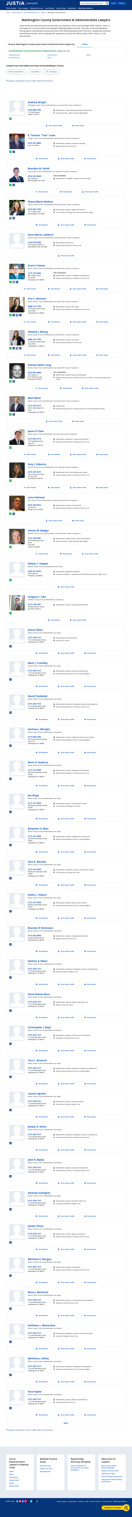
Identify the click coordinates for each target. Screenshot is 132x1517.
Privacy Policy (107, 1501)
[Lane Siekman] (17, 503)
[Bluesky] (31, 1501)
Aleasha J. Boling (38, 331)
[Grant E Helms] (17, 271)
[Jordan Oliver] (17, 1232)
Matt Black (34, 398)
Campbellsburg (14, 55)
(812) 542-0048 (34, 176)
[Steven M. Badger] (17, 536)
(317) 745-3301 (34, 604)
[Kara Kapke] (17, 1397)
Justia (8, 12)
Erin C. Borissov (37, 298)
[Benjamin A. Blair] (17, 834)
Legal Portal (72, 1501)
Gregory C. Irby (37, 596)
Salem (88, 55)
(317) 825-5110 (34, 438)
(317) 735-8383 (34, 273)
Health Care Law (46, 1469)
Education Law (45, 1466)
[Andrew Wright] (17, 108)
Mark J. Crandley (38, 663)
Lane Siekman (36, 497)
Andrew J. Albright (39, 729)
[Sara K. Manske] (17, 867)
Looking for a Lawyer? (112, 1508)
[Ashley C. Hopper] (17, 569)
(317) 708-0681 (34, 538)
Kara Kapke (35, 1391)
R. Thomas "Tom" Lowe (41, 135)
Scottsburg (13, 1477)
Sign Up (121, 3)
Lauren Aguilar (37, 1093)
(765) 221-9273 (34, 571)
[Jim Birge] (17, 801)
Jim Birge (33, 795)
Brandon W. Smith (39, 168)
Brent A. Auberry (38, 762)
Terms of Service (95, 1501)
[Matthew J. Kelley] (17, 1364)
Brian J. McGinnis (38, 1292)
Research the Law (36, 8)
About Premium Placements (111, 1476)
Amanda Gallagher (39, 1192)
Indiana (43, 12)
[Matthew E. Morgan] (17, 1265)
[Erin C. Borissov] (17, 304)
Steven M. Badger (38, 530)
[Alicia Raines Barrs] (17, 1000)
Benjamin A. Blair (38, 828)
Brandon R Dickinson (40, 928)
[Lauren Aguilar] (17, 1099)
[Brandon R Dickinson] (17, 934)
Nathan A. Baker (38, 961)
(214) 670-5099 (34, 242)
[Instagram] (25, 1501)
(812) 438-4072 (34, 505)
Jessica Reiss (35, 629)
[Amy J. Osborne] (17, 470)
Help (87, 1501)
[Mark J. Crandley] (17, 669)
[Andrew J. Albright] (17, 735)
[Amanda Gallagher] (17, 1199)
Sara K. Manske (37, 861)
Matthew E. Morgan (39, 1259)
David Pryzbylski (38, 696)
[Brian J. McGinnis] (17, 1298)
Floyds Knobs (14, 1480)
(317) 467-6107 (34, 472)
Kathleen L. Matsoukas (41, 1325)
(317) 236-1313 (34, 637)
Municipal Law (45, 1471)
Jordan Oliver (36, 1226)
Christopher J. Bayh (39, 1027)
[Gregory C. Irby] (17, 602)
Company (80, 1501)
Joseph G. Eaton (37, 1126)
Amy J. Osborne (37, 464)
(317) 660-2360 (34, 736)
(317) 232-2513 (34, 405)
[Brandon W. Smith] (17, 174)
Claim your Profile (108, 1474)
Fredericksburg (14, 57)
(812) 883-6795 (34, 110)
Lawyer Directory (16, 12)
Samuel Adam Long (39, 364)
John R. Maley (36, 1159)
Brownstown (14, 1486)
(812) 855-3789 (34, 209)
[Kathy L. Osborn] (17, 901)
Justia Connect (62, 1501)
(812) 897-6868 (34, 372)
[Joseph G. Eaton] (17, 1132)
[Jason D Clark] (17, 437)
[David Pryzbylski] (17, 702)
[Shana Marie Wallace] (17, 207)
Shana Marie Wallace (40, 201)
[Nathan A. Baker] (17, 967)
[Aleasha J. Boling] (17, 338)
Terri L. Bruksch (37, 1060)
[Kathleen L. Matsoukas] (17, 1331)
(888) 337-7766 (34, 306)
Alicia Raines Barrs (39, 994)
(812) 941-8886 (34, 143)
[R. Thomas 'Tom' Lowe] (17, 141)
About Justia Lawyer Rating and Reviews (111, 1480)
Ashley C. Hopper (38, 563)
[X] (34, 1501)
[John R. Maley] (17, 1166)
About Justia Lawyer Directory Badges (109, 1467)
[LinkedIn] (17, 1501)
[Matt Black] (17, 404)
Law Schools (49, 8)
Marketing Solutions (85, 8)
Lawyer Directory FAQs (110, 1471)
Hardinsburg (52, 55)
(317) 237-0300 (34, 770)
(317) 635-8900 (34, 935)
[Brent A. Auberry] (17, 768)
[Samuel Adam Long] (17, 371)
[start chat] (126, 1507)
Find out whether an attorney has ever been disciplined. (80, 1468)
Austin (11, 1483)
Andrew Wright (37, 102)
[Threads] (28, 1501)
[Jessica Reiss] (17, 636)
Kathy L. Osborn (37, 894)
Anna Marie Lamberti (41, 234)
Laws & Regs (61, 8)
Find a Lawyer (11, 8)
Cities (85, 44)
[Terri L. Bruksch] (17, 1066)
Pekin (49, 57)
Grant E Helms (36, 265)
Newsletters (72, 8)
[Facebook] (23, 1501)
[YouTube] (20, 1501)
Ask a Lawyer (23, 8)
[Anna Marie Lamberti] (17, 240)
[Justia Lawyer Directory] (15, 3)
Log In (114, 3)
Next (66, 1423)
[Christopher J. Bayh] (17, 1033)
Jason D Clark (36, 431)
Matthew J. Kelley (38, 1358)
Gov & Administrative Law (31, 12)
